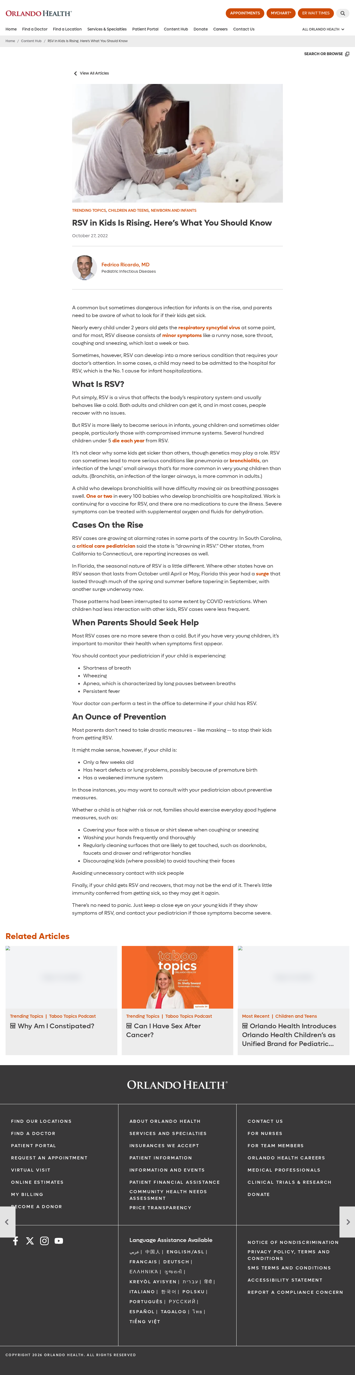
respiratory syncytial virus (209, 328)
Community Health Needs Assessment (169, 1195)
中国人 (153, 1252)
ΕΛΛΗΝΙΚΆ (144, 1272)
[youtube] (58, 1241)
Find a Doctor (34, 29)
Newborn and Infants (173, 210)
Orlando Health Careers (287, 1158)
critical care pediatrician (106, 546)
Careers (220, 29)
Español (142, 1312)
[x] (30, 1241)
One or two (99, 496)
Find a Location (67, 29)
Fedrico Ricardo (125, 265)
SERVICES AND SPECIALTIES (168, 1133)
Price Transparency (161, 1208)
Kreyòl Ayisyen (153, 1282)
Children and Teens (128, 210)
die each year (128, 441)
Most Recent (256, 1016)
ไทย (198, 1312)
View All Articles (94, 73)
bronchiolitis (245, 461)
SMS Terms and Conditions (289, 1268)
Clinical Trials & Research (290, 1182)
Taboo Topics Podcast (72, 1016)
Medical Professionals (284, 1170)
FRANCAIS (144, 1262)
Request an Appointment (49, 1158)
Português (146, 1302)
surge (262, 574)
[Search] (342, 13)
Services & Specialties (107, 29)
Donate (201, 29)
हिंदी (208, 1282)
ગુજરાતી (173, 1272)
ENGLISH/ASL (186, 1252)
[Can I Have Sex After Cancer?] (178, 977)
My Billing (27, 1194)
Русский (182, 1302)
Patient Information (161, 1158)
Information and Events (168, 1170)
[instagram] (44, 1241)
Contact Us (244, 29)
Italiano (142, 1292)
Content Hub (176, 29)
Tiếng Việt (145, 1322)
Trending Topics (89, 210)
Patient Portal (145, 29)
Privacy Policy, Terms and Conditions (289, 1255)
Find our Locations (41, 1121)
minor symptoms (182, 335)
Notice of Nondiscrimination (293, 1242)
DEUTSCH (176, 1262)
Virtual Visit (30, 1170)
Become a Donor (36, 1207)
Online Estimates (37, 1182)
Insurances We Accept (164, 1146)
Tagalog (174, 1312)
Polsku (193, 1292)
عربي (135, 1252)
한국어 (169, 1292)
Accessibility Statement (285, 1280)
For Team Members (276, 1146)
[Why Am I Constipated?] (61, 977)
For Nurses (265, 1133)
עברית (191, 1282)
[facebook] (15, 1241)
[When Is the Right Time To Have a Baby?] (8, 1222)
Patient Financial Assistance (175, 1182)
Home (11, 29)
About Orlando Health (165, 1121)
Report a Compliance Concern (296, 1292)
